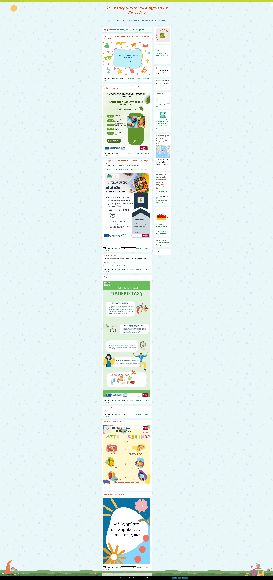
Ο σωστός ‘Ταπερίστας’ (111, 408)
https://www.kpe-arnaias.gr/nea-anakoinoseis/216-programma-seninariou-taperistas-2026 (125, 169)
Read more (184, 577)
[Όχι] (271, 578)
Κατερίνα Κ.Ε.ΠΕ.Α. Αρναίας (132, 30)
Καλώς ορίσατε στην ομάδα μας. (114, 494)
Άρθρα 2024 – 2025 (160, 102)
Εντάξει (174, 577)
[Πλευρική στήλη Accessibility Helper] (271, 4)
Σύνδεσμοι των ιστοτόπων (131, 23)
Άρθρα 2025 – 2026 (160, 104)
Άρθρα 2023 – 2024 (160, 100)
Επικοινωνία (144, 23)
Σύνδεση (22, 1)
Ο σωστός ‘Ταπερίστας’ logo (112, 410)
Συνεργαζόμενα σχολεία (119, 20)
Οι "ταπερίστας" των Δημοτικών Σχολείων (136, 10)
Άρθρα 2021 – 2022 (160, 96)
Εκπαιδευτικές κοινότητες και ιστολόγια (9, 1)
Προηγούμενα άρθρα (109, 573)
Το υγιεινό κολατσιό (110, 256)
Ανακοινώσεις (162, 20)
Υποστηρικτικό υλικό (133, 20)
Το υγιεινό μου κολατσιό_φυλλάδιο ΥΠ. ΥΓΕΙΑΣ (115, 265)
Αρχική (108, 20)
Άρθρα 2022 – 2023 (160, 98)
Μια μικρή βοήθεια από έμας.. (113, 422)
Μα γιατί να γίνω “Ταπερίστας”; (114, 277)
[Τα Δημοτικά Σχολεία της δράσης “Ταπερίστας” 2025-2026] (163, 157)
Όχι (179, 577)
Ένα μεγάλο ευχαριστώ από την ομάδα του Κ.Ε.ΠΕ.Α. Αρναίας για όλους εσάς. (162, 244)
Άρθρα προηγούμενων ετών (148, 20)
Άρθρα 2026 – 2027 (160, 106)
